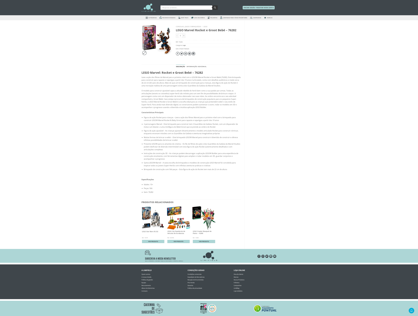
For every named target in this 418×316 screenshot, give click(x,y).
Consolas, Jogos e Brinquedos (188, 26)
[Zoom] (144, 53)
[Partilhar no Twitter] (181, 53)
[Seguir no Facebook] (259, 256)
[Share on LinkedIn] (193, 53)
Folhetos (213, 18)
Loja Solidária (199, 18)
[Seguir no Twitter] (267, 256)
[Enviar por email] (185, 53)
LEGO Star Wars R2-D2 (150, 232)
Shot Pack (184, 18)
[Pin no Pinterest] (189, 53)
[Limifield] (149, 8)
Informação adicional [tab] (196, 66)
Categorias (152, 18)
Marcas (269, 18)
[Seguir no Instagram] (263, 256)
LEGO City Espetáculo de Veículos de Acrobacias (176, 232)
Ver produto (153, 241)
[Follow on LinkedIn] (271, 256)
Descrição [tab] (180, 66)
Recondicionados (168, 18)
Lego (205, 26)
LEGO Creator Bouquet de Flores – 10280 (202, 232)
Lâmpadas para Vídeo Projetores (235, 18)
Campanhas (257, 18)
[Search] (215, 7)
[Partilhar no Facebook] (178, 53)
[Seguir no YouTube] (274, 256)
